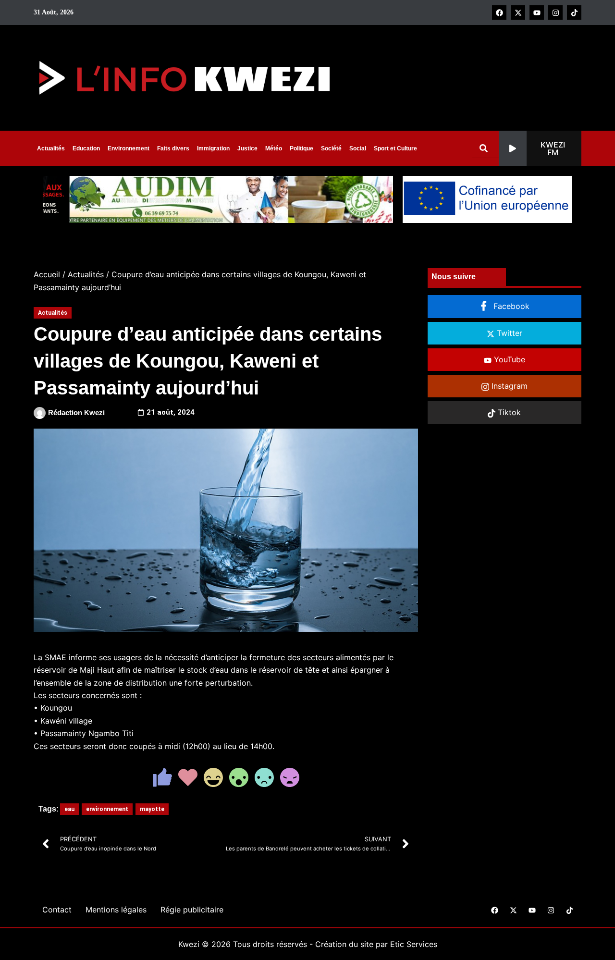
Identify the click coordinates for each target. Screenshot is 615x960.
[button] (540, 148)
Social (357, 148)
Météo (273, 148)
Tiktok (508, 412)
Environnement (128, 148)
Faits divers (173, 148)
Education (86, 148)
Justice (247, 148)
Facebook (510, 306)
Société (331, 148)
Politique (301, 148)
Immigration (213, 148)
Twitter (508, 333)
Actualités (51, 148)
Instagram (508, 386)
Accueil (47, 274)
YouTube (508, 359)
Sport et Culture (395, 148)
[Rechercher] (485, 148)
